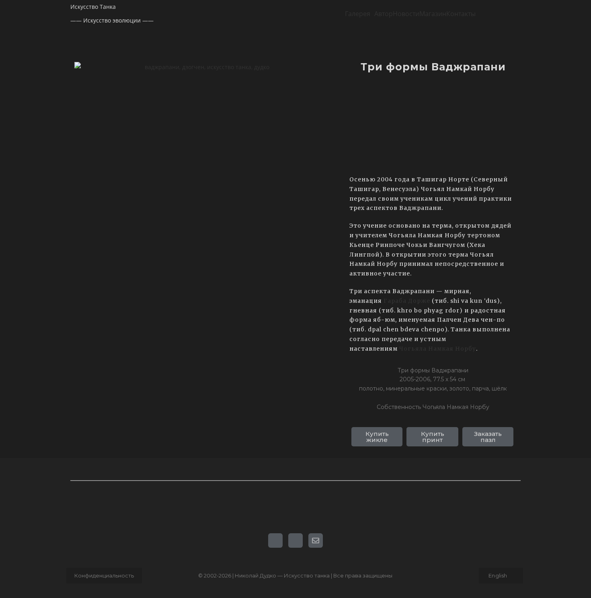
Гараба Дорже (408, 300)
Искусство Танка (93, 6)
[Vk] (275, 540)
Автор (383, 13)
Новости (406, 13)
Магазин (432, 13)
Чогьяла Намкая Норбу (437, 348)
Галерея (357, 13)
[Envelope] (315, 540)
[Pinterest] (295, 540)
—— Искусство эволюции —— (112, 20)
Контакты (461, 13)
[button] (359, 13)
